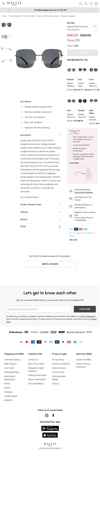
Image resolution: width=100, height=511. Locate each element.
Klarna (7, 383)
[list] (39, 58)
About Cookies (58, 368)
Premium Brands (14, 16)
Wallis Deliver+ (10, 364)
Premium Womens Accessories (48, 16)
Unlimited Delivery (12, 359)
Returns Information (37, 379)
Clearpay (8, 392)
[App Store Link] (50, 432)
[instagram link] (46, 415)
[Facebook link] (53, 415)
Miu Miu (71, 23)
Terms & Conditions (61, 364)
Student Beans (10, 396)
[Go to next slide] (61, 58)
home (4, 16)
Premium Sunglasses (68, 16)
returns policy (81, 220)
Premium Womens (29, 16)
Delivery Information (37, 375)
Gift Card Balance (36, 383)
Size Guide (9, 368)
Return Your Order (36, 364)
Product (55, 383)
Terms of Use (58, 372)
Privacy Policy (58, 359)
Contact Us (33, 359)
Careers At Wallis (83, 359)
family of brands (86, 316)
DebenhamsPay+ (12, 372)
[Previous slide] (9, 10)
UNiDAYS (8, 400)
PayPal (7, 388)
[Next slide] (90, 10)
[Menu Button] (3, 3)
